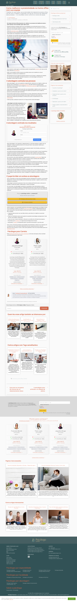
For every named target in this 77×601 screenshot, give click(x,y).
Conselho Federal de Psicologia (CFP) (35, 551)
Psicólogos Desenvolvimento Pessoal (13, 571)
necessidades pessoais (24, 84)
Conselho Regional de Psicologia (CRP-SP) (36, 550)
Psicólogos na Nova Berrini (28, 577)
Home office (20, 378)
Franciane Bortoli (11, 17)
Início (7, 5)
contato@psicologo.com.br (39, 593)
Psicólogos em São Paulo (43, 577)
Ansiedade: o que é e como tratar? (59, 91)
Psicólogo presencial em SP (54, 557)
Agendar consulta (9, 562)
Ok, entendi (71, 598)
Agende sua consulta (24, 420)
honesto (15, 222)
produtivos (37, 69)
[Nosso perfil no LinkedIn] (29, 556)
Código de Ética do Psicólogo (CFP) (34, 547)
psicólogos (17, 70)
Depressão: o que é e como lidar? (59, 101)
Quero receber (55, 40)
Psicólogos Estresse (26, 571)
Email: (22, 134)
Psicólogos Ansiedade (11, 570)
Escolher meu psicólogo (10, 561)
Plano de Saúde (9, 558)
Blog (9, 5)
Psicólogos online (55, 15)
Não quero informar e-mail (18, 139)
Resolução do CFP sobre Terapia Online (35, 549)
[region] (38, 598)
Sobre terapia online (56, 21)
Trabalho (25, 378)
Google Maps (65, 594)
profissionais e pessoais (31, 85)
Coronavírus (15, 378)
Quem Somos (9, 547)
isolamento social (14, 31)
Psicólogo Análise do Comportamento (30, 583)
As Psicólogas (55, 98)
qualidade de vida (11, 228)
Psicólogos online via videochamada (55, 558)
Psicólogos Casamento (27, 570)
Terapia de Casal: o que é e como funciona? (59, 95)
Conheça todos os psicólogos (38, 457)
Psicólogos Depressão (59, 570)
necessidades (10, 97)
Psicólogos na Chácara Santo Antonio (14, 577)
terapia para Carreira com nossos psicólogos (18, 233)
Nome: (22, 130)
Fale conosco (8, 557)
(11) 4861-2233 (30, 593)
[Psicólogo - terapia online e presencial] (39, 540)
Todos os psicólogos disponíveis (27, 288)
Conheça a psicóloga (60, 121)
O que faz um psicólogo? (57, 87)
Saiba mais (11, 599)
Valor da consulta (9, 563)
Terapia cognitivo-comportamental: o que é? (59, 105)
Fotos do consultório (10, 550)
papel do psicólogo (28, 208)
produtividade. (38, 157)
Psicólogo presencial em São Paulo (59, 18)
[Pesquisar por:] (23, 308)
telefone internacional (56, 34)
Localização (47, 593)
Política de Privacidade (66, 43)
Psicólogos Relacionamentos (44, 571)
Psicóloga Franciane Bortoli (21, 293)
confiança (18, 220)
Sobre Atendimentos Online (11, 549)
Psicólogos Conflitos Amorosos (44, 570)
